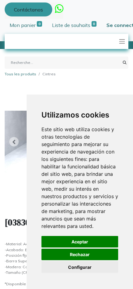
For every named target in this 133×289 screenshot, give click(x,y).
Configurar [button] (80, 267)
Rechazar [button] (80, 254)
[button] (14, 141)
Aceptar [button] (79, 241)
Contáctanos (28, 10)
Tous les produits (20, 74)
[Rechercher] (124, 62)
